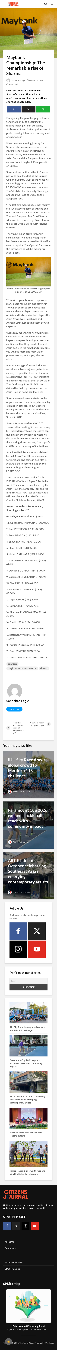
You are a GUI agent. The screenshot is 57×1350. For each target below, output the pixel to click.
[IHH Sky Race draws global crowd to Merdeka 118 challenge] (28, 774)
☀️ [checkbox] (8, 1341)
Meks (31, 1343)
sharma (44, 668)
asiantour (12, 663)
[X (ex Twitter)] (37, 931)
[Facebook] (18, 931)
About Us (9, 1241)
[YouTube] (37, 949)
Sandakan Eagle (18, 80)
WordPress (49, 1343)
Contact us (10, 1248)
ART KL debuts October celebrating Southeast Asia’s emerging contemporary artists (27, 1099)
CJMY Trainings (12, 1268)
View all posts (14, 709)
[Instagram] (18, 949)
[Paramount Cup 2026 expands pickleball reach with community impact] (28, 824)
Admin (15, 791)
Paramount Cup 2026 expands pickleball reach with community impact (26, 1063)
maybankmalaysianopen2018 (22, 668)
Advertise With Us (14, 1262)
